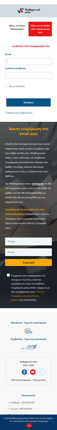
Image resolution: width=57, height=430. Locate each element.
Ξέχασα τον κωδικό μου (18, 112)
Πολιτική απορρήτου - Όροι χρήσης (28, 380)
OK (29, 425)
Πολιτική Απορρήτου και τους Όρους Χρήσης (28, 295)
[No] (53, 422)
